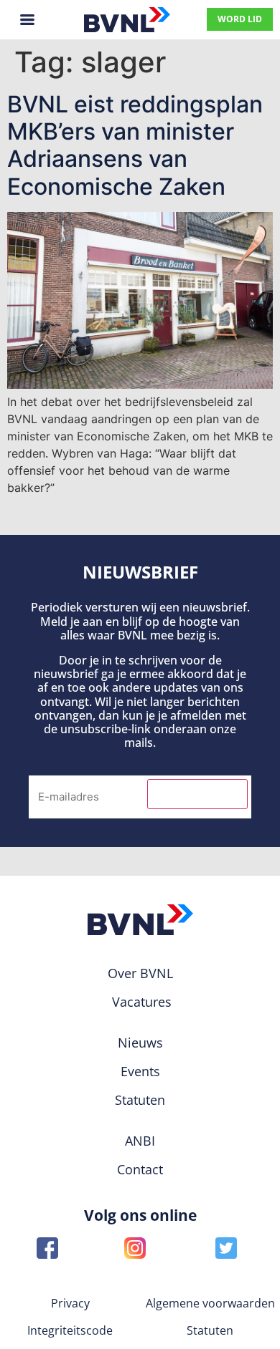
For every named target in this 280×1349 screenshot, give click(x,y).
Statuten (210, 1330)
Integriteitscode (70, 1330)
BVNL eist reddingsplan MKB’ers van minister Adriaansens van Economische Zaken (135, 145)
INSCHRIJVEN (197, 794)
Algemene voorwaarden (210, 1303)
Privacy (70, 1303)
